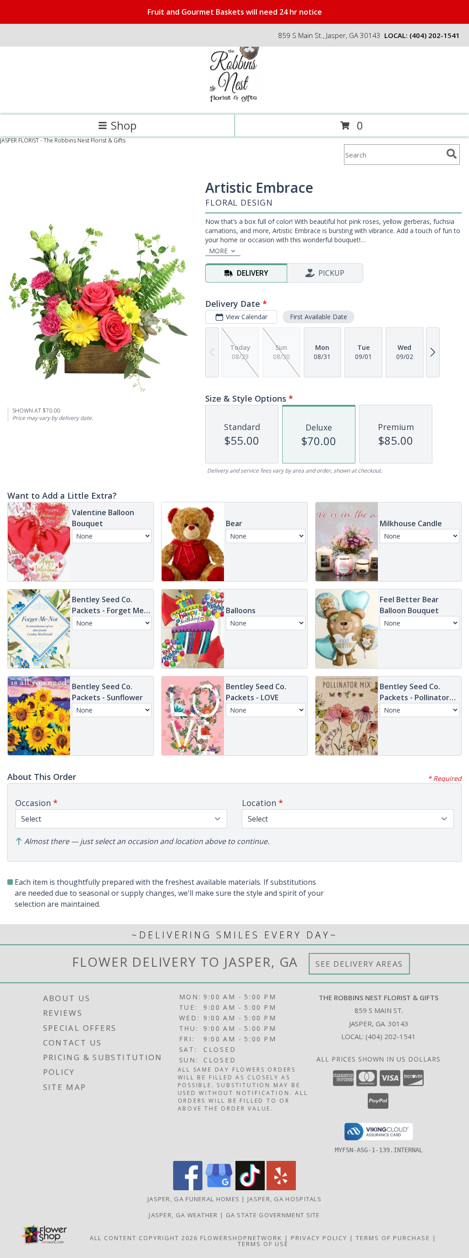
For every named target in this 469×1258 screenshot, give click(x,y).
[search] (451, 153)
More (218, 250)
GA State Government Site (273, 1215)
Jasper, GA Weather (183, 1215)
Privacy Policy (319, 1238)
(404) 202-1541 (434, 35)
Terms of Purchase (393, 1238)
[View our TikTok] (250, 1187)
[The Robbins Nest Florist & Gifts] (234, 101)
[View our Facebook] (187, 1187)
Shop (123, 125)
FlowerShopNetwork (241, 1238)
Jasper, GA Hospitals (284, 1199)
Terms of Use (263, 1244)
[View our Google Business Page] (219, 1187)
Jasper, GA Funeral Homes (193, 1199)
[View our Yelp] (281, 1187)
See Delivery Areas (359, 963)
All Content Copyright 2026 (144, 1238)
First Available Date (318, 316)
